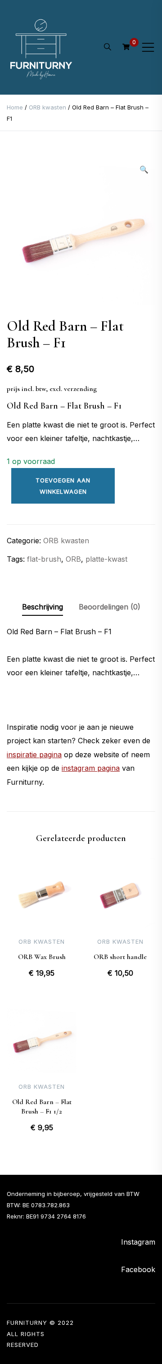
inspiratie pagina (34, 754)
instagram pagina (91, 768)
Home (15, 107)
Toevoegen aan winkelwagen (63, 486)
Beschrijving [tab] (42, 606)
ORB (73, 559)
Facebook (138, 1269)
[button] (144, 169)
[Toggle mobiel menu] (148, 47)
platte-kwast (106, 559)
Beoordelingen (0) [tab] (109, 606)
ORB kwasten (47, 107)
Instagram (138, 1241)
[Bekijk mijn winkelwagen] (126, 46)
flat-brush (44, 559)
